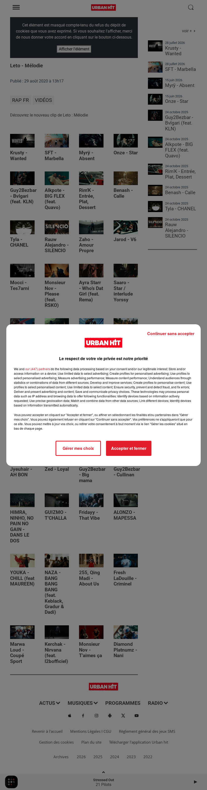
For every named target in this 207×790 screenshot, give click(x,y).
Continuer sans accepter (170, 333)
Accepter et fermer (128, 448)
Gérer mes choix (78, 448)
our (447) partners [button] (37, 369)
